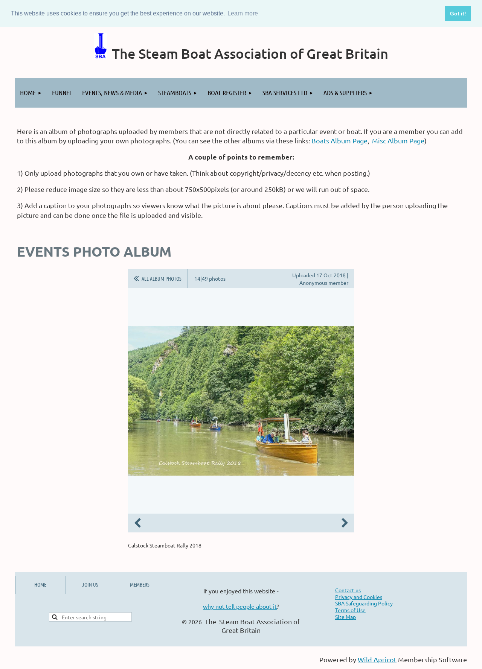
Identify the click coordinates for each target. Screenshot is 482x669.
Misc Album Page (398, 140)
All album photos (162, 278)
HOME (40, 584)
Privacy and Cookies (358, 596)
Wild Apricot (377, 659)
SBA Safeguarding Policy (364, 603)
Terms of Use (350, 610)
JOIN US (90, 584)
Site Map (345, 616)
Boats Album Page (339, 140)
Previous (137, 523)
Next (344, 523)
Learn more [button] (242, 13)
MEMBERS (139, 584)
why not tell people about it (240, 606)
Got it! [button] (458, 14)
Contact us (348, 590)
